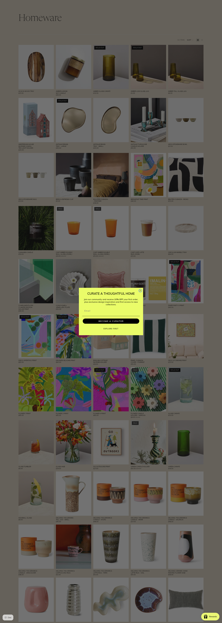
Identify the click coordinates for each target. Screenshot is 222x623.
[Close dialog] (140, 290)
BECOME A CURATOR (111, 321)
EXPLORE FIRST (111, 329)
